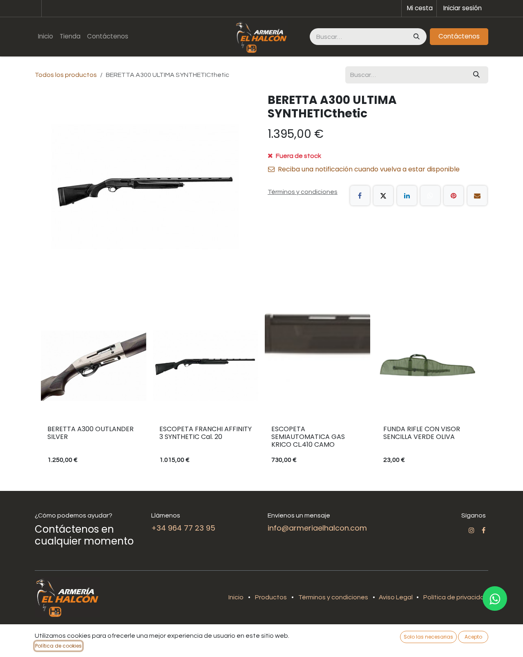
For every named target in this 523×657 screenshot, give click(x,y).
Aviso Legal (396, 597)
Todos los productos (66, 75)
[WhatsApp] (430, 195)
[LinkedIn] (407, 195)
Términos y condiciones (333, 597)
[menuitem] (45, 37)
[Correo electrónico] (477, 195)
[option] (261, 392)
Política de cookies (58, 645)
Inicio (236, 597)
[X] (383, 195)
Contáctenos (459, 36)
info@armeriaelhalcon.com (317, 528)
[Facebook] (360, 195)
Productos (271, 597)
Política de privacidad (455, 597)
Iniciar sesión (462, 8)
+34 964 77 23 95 (183, 528)
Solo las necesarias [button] (428, 636)
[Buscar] (416, 36)
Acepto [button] (473, 636)
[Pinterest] (453, 195)
